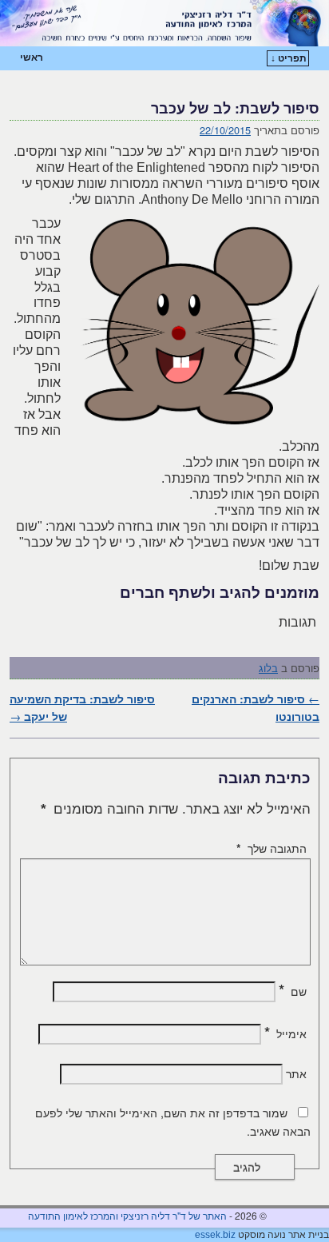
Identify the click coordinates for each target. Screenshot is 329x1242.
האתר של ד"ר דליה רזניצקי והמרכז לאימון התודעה (127, 1215)
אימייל (285, 1033)
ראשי (31, 57)
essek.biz (215, 1234)
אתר (296, 1073)
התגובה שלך (271, 848)
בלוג (268, 667)
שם (293, 991)
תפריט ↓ (289, 58)
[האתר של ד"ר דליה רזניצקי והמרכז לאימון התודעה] (164, 23)
